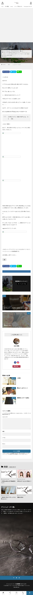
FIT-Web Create (20, 585)
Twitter (13, 52)
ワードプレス (21, 53)
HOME (4, 64)
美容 (22, 51)
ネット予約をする (18, 6)
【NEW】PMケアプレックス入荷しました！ (8, 498)
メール (3, 437)
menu (11, 6)
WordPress (16, 587)
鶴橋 (11, 55)
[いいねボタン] (4, 259)
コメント (4, 416)
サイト (3, 443)
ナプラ (8, 53)
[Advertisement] (16, 25)
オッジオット (18, 52)
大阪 (25, 53)
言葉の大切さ (20, 497)
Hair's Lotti (5, 52)
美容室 (8, 55)
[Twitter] (13, 72)
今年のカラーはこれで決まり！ (24, 481)
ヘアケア (16, 53)
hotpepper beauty (28, 6)
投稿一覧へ (16, 366)
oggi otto (10, 52)
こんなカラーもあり (16, 64)
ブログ (11, 53)
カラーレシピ (25, 52)
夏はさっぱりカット (22, 388)
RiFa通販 (7, 6)
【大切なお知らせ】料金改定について (8, 482)
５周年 (19, 378)
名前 (3, 431)
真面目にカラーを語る (23, 397)
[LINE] (19, 72)
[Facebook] (6, 72)
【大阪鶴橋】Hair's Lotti (20, 583)
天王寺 (4, 55)
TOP (2, 6)
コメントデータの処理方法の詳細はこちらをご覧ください (14, 454)
